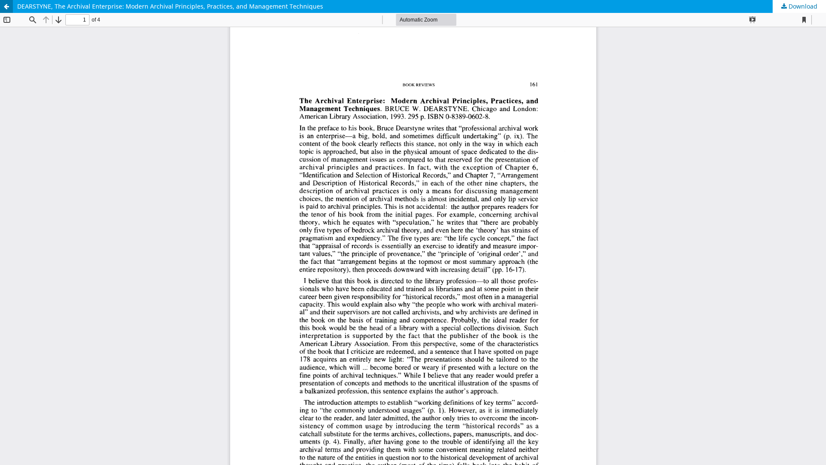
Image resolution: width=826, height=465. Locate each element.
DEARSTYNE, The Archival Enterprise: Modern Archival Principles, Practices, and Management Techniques (170, 6)
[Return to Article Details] (6, 6)
